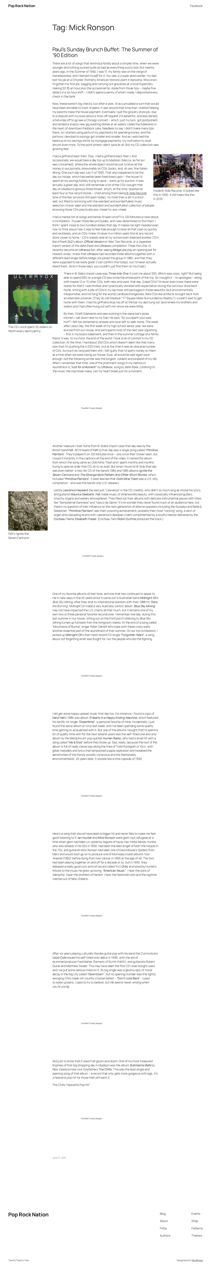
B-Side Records (136, 193)
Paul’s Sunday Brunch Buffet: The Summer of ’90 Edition (105, 52)
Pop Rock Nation (21, 5)
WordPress (197, 1260)
